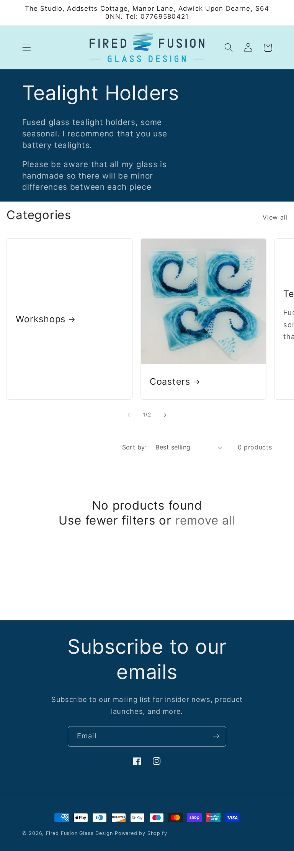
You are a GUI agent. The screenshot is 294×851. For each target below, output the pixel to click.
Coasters (170, 381)
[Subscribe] (216, 736)
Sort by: (134, 447)
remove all (205, 520)
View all (275, 217)
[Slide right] (165, 414)
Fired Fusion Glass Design (79, 833)
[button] (26, 47)
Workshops (40, 319)
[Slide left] (129, 414)
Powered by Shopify (141, 833)
